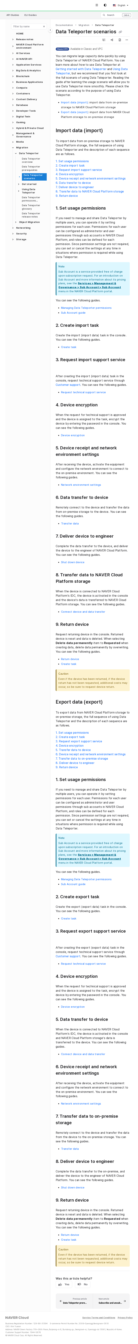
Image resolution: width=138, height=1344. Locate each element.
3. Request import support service (79, 170)
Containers (23, 93)
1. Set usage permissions (72, 161)
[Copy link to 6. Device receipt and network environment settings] (104, 1073)
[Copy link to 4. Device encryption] (103, 405)
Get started (29, 184)
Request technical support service (83, 392)
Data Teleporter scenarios (33, 177)
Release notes (24, 39)
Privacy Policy (125, 1318)
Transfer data (70, 523)
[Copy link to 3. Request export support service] (61, 938)
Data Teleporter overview (31, 160)
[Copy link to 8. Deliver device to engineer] (120, 1161)
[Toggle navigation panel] (50, 30)
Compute (21, 87)
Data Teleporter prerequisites (31, 168)
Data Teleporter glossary (31, 207)
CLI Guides (30, 15)
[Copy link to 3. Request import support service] (61, 366)
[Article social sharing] (112, 40)
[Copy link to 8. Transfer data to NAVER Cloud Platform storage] (96, 581)
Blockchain (23, 76)
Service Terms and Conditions (98, 1318)
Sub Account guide (73, 312)
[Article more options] (127, 40)
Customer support (68, 385)
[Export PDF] (120, 40)
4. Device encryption (70, 174)
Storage (21, 239)
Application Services (28, 64)
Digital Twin (23, 116)
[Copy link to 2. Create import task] (104, 325)
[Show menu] (97, 5)
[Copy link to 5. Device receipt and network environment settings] (104, 454)
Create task (69, 347)
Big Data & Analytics (28, 70)
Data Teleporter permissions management (31, 199)
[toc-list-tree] (104, 40)
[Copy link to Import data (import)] (108, 131)
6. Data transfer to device (73, 183)
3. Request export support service (79, 741)
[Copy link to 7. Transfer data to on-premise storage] (77, 1123)
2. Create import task (70, 165)
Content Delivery (26, 99)
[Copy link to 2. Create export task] (105, 897)
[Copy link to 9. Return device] (94, 624)
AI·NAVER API (24, 59)
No (86, 1284)
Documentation (64, 25)
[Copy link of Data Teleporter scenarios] (120, 32)
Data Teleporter (29, 153)
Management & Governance (25, 135)
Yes (67, 1284)
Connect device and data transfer (83, 611)
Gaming (20, 122)
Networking (23, 227)
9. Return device (67, 196)
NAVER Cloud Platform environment (29, 46)
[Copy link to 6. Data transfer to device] (114, 498)
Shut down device (72, 562)
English (121, 5)
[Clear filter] (44, 26)
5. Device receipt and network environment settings (91, 178)
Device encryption (73, 435)
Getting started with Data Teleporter (81, 69)
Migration (22, 147)
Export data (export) (74, 112)
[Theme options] (105, 5)
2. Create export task (70, 737)
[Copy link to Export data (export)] (108, 702)
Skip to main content (19, 5)
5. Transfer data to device (73, 750)
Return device (70, 659)
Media (20, 141)
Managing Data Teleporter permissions (86, 307)
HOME (20, 33)
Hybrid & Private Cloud (30, 128)
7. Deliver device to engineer (75, 187)
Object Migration (29, 222)
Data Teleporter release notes (31, 215)
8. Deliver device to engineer (75, 763)
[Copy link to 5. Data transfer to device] (114, 1019)
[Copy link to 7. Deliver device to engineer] (119, 536)
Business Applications (29, 82)
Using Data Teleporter (28, 191)
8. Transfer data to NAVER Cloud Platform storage (90, 191)
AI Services (23, 53)
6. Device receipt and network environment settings (91, 754)
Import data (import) (74, 102)
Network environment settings (81, 484)
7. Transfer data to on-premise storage (82, 758)
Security (21, 233)
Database (22, 105)
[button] (117, 15)
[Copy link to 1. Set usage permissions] (111, 208)
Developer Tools (26, 110)
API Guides (12, 15)
